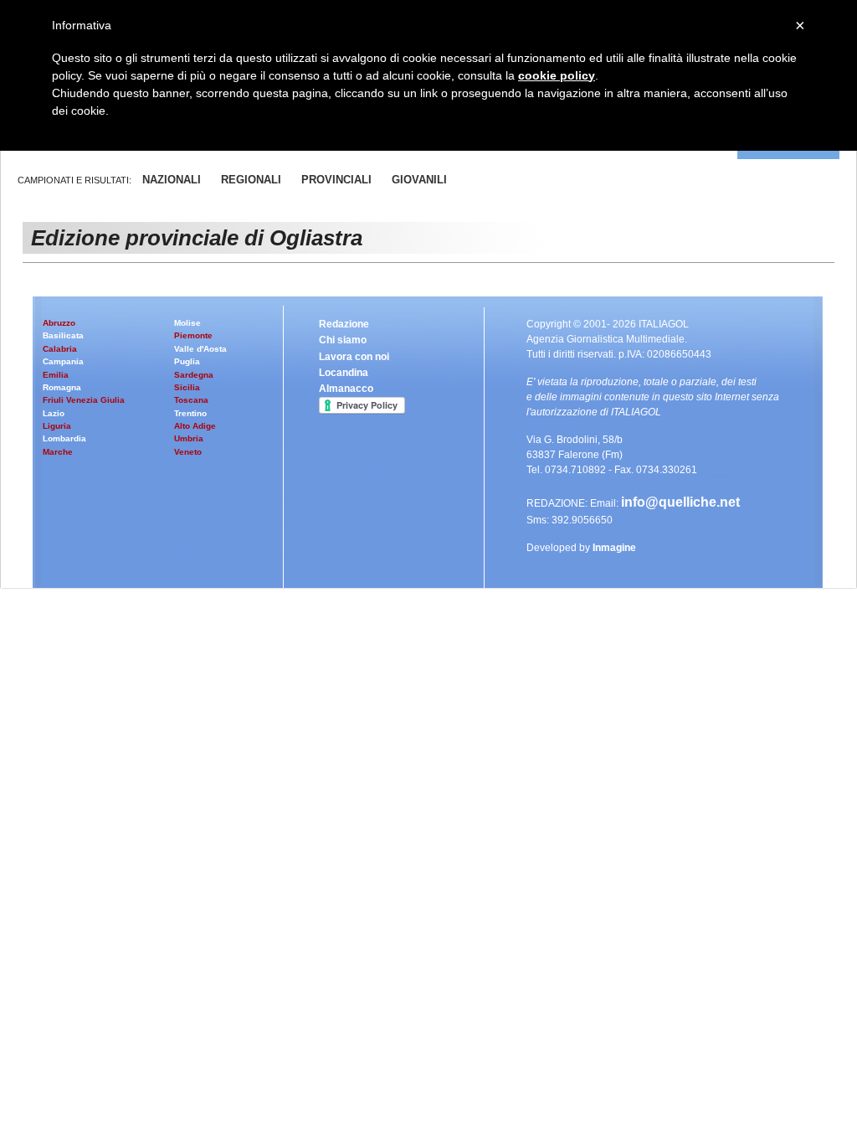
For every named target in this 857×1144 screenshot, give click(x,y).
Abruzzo (59, 322)
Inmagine (614, 548)
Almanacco (346, 388)
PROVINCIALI (336, 179)
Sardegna (193, 374)
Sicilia (187, 387)
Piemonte (193, 335)
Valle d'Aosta (200, 348)
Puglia (187, 361)
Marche (58, 451)
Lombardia (64, 438)
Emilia (56, 374)
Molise (187, 322)
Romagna (62, 387)
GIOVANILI (419, 179)
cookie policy (556, 75)
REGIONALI (251, 179)
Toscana (191, 400)
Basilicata (63, 335)
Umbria (188, 438)
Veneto (188, 451)
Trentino (190, 413)
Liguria (57, 425)
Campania (63, 361)
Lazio (53, 413)
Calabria (60, 348)
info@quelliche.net (680, 502)
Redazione (344, 324)
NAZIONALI (171, 179)
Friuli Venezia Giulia (84, 400)
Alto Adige (195, 425)
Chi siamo (343, 340)
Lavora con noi (354, 357)
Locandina (343, 373)
